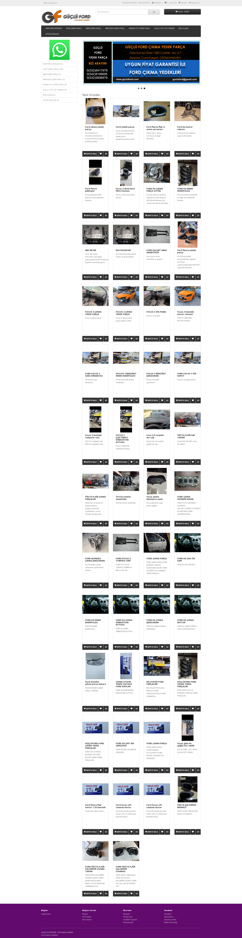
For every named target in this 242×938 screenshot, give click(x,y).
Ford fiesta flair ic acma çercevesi (155, 128)
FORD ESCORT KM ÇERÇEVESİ (125, 744)
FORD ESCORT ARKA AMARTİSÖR (156, 251)
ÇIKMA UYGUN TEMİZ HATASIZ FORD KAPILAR (124, 684)
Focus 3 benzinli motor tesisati (185, 313)
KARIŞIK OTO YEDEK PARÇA (139, 28)
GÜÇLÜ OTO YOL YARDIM (164, 28)
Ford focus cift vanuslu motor (124, 806)
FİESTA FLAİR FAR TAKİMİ (186, 436)
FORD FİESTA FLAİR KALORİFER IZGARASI (125, 869)
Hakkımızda (45, 914)
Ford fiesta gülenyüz (91, 189)
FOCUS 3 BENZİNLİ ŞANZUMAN (156, 374)
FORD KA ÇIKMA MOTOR (185, 621)
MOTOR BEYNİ (123, 250)
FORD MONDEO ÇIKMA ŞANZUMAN (95, 559)
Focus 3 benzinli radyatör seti (93, 436)
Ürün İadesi (86, 917)
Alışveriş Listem (170, 919)
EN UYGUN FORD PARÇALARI (155, 682)
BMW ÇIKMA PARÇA (93, 28)
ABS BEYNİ (90, 250)
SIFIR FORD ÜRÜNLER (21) (53, 64)
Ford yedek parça (125, 126)
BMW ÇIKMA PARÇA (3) (52, 74)
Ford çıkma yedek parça (94, 128)
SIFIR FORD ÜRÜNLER (54, 28)
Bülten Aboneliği (170, 922)
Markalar (126, 914)
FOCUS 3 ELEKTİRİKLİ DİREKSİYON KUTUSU (122, 438)
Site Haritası (87, 919)
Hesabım (167, 914)
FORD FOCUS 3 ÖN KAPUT (186, 374)
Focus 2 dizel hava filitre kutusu (125, 189)
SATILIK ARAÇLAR (52, 34)
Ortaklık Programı (130, 919)
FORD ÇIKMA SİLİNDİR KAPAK (185, 497)
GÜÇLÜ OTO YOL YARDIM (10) (55, 90)
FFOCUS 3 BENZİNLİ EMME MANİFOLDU (126, 374)
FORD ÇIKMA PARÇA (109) (53, 69)
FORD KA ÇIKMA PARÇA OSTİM (154, 189)
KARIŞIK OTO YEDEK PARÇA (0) (55, 84)
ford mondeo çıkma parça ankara (95, 682)
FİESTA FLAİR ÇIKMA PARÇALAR (95, 497)
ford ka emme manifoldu (123, 497)
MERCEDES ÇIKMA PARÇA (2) (54, 79)
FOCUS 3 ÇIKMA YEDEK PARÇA (93, 313)
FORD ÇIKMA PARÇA (74, 28)
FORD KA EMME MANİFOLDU (185, 189)
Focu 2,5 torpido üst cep (155, 436)
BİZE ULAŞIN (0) (49, 95)
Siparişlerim (169, 917)
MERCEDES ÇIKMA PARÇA (115, 28)
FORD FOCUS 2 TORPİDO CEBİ (123, 559)
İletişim (85, 914)
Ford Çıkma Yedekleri (49, 935)
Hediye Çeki (127, 917)
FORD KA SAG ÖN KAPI (186, 559)
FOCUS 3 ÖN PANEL (156, 311)
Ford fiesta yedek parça (186, 251)
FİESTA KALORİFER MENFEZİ (186, 806)
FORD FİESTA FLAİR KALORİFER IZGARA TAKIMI (94, 869)
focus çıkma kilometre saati (154, 497)
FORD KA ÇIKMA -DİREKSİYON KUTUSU (125, 622)
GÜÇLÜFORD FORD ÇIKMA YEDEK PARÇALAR (186, 684)
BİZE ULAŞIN (183, 28)
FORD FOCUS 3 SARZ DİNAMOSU (94, 374)
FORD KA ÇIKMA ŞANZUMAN (154, 621)
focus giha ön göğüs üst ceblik (185, 744)
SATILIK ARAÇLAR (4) (51, 100)
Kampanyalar (128, 922)
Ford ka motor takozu (185, 128)
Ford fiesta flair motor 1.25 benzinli (95, 806)
